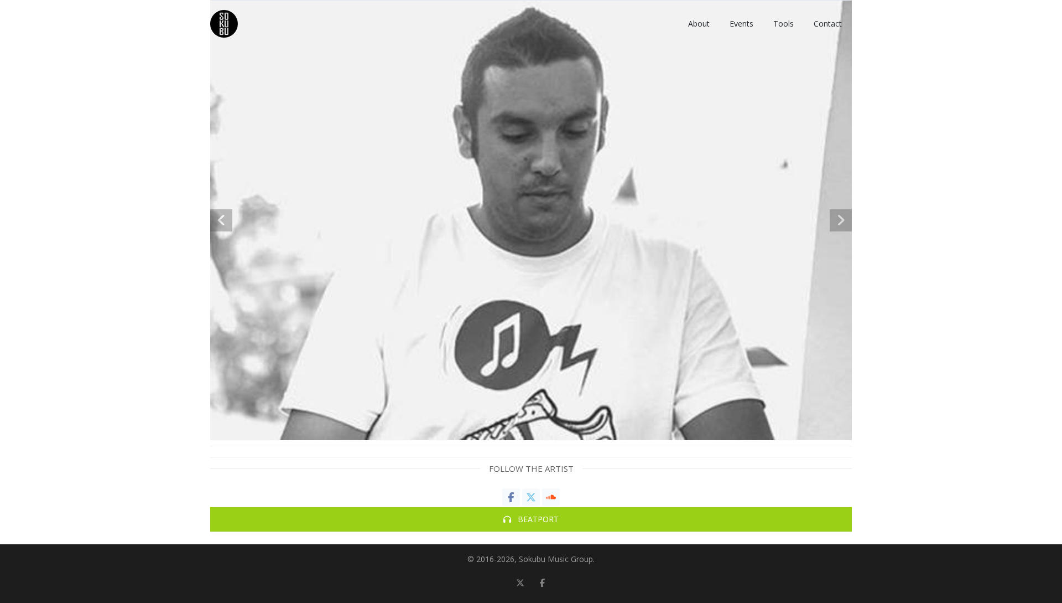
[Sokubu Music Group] (224, 24)
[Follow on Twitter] (520, 583)
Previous (221, 220)
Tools (783, 23)
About (699, 23)
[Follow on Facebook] (542, 583)
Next (841, 220)
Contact (828, 23)
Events (741, 23)
